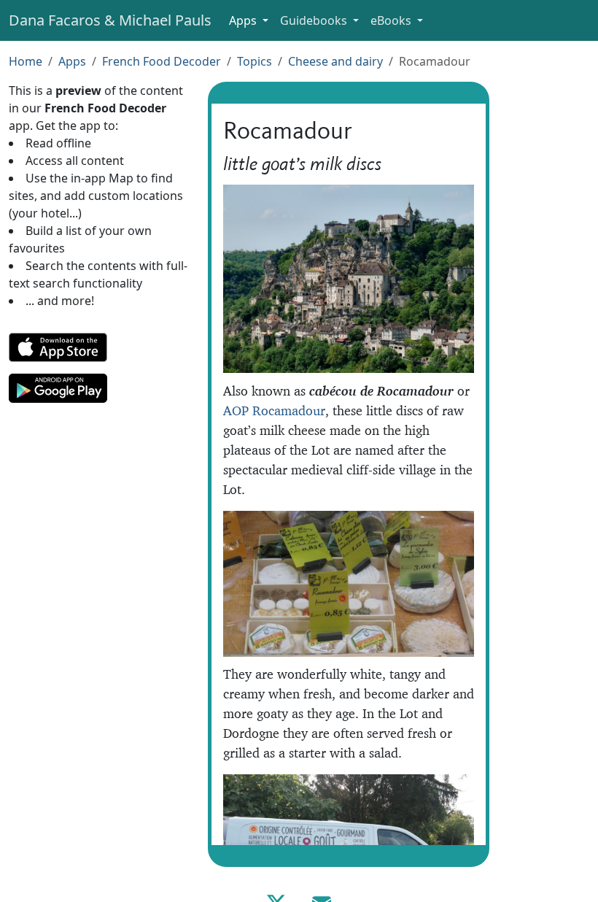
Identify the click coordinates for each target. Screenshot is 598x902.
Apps (72, 61)
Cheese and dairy (335, 61)
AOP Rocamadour (274, 410)
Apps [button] (244, 20)
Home (25, 61)
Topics (254, 61)
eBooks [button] (392, 20)
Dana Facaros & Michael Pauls (110, 20)
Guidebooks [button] (315, 20)
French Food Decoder (161, 61)
